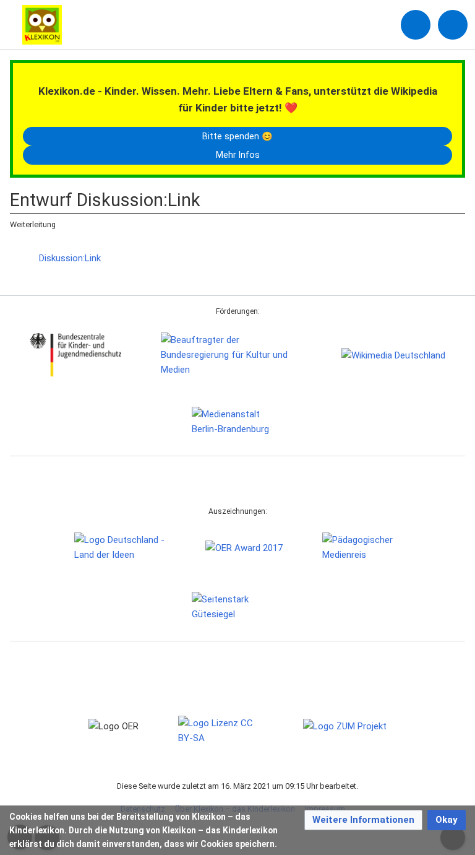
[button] (363, 820)
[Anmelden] (415, 25)
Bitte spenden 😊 (237, 136)
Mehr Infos (238, 155)
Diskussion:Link (70, 258)
